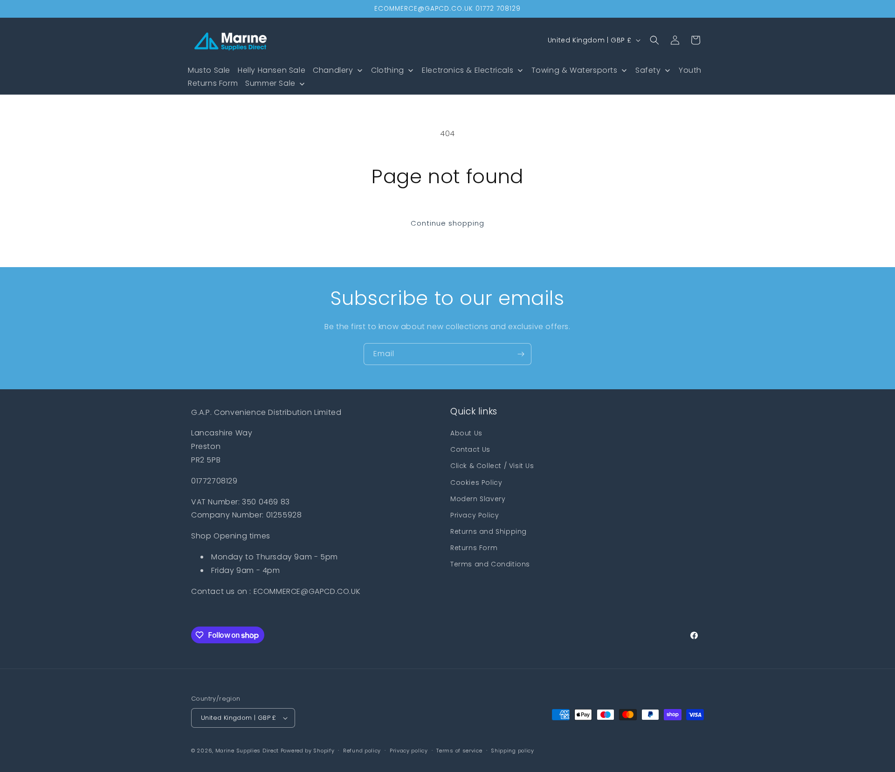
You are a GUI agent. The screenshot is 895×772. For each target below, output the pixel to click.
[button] (654, 40)
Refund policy (362, 750)
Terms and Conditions (490, 564)
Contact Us (470, 449)
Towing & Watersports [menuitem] (574, 70)
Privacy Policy (474, 515)
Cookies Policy (476, 482)
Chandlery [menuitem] (333, 70)
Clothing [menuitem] (387, 70)
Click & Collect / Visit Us (492, 465)
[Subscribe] (520, 354)
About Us (466, 433)
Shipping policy (512, 750)
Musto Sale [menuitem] (209, 70)
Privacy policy (409, 750)
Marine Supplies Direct (247, 750)
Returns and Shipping (488, 531)
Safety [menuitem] (648, 70)
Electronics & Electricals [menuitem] (467, 70)
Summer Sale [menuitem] (270, 83)
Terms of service (459, 750)
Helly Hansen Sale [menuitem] (271, 70)
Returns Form (473, 547)
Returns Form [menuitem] (213, 83)
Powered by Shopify (308, 750)
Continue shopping (447, 223)
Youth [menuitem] (690, 70)
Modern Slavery (477, 498)
